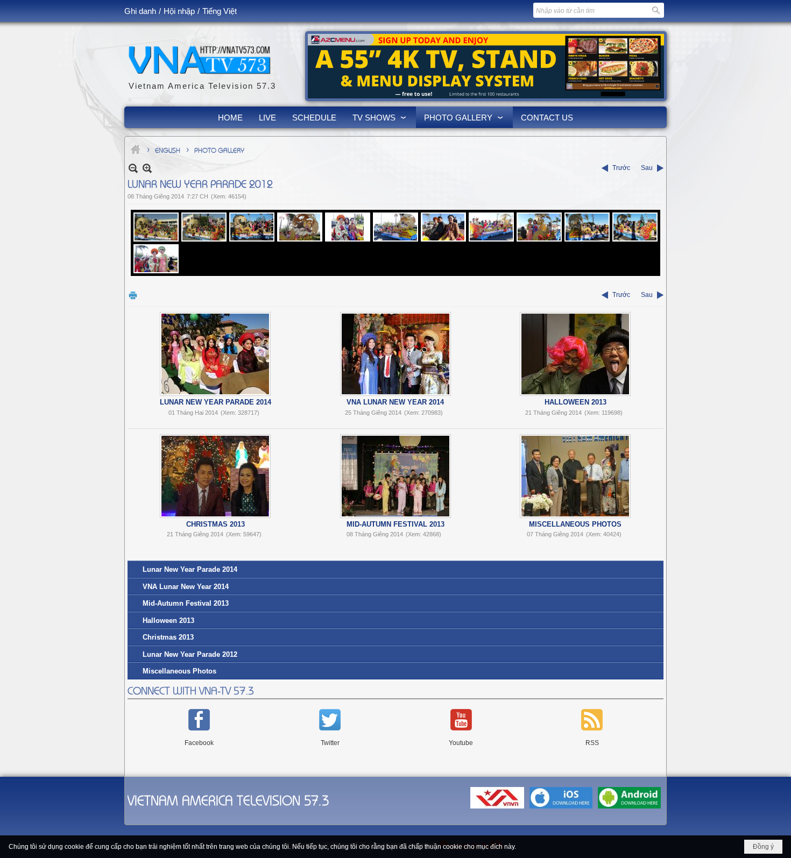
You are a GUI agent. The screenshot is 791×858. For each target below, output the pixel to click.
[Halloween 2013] (575, 354)
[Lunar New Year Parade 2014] (215, 354)
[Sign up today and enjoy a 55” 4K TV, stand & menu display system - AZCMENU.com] (486, 66)
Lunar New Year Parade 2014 (215, 402)
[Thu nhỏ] (133, 168)
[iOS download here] (561, 809)
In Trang (133, 295)
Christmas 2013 (215, 524)
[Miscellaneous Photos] (575, 476)
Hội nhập (179, 11)
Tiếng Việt (219, 11)
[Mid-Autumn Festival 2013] (395, 476)
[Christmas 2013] (215, 476)
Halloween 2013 (575, 402)
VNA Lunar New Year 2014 (395, 402)
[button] (380, 117)
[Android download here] (629, 809)
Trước (621, 168)
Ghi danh (140, 11)
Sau (647, 168)
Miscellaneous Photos (575, 524)
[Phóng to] (147, 168)
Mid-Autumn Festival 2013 (395, 524)
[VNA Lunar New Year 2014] (395, 354)
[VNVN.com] (497, 809)
